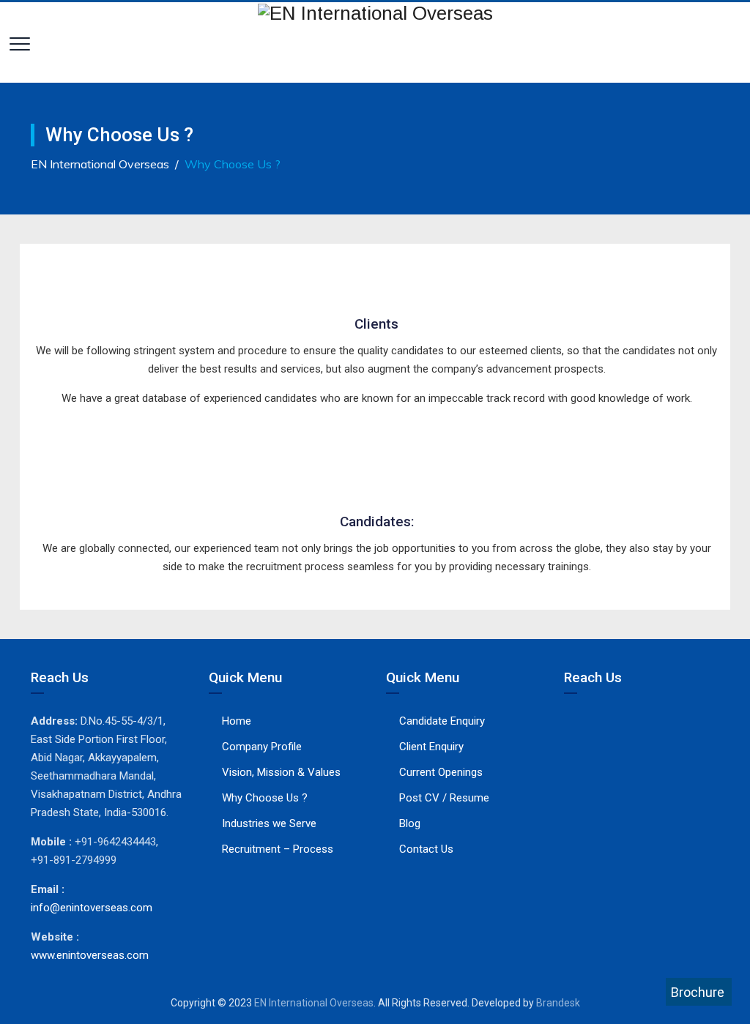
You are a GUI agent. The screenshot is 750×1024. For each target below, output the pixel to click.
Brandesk (558, 1003)
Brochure (697, 992)
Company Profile (262, 746)
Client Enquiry (431, 746)
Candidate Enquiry (442, 721)
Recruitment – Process (277, 849)
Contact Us (426, 849)
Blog (409, 823)
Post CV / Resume (444, 797)
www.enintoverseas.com (90, 955)
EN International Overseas (314, 1003)
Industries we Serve (269, 823)
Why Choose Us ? (265, 797)
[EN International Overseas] (375, 12)
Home (236, 721)
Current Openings (441, 772)
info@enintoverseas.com (91, 907)
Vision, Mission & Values (281, 772)
